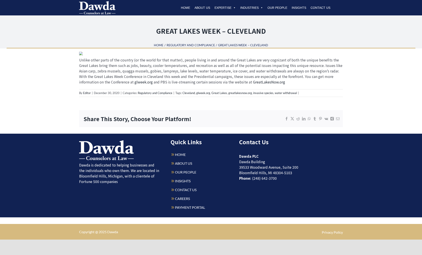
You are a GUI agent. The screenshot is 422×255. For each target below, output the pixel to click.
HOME (180, 154)
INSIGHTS (183, 181)
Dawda (112, 232)
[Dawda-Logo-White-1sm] (106, 142)
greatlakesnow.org (240, 93)
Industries (249, 7)
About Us (202, 7)
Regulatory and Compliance (155, 93)
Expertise (223, 7)
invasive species (263, 93)
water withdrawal (286, 93)
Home (185, 7)
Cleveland (188, 93)
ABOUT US (183, 163)
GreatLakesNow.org (269, 82)
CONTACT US (185, 190)
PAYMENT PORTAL (190, 207)
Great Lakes (219, 93)
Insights (299, 7)
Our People (277, 7)
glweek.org (144, 82)
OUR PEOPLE (185, 172)
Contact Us (320, 7)
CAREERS (182, 198)
